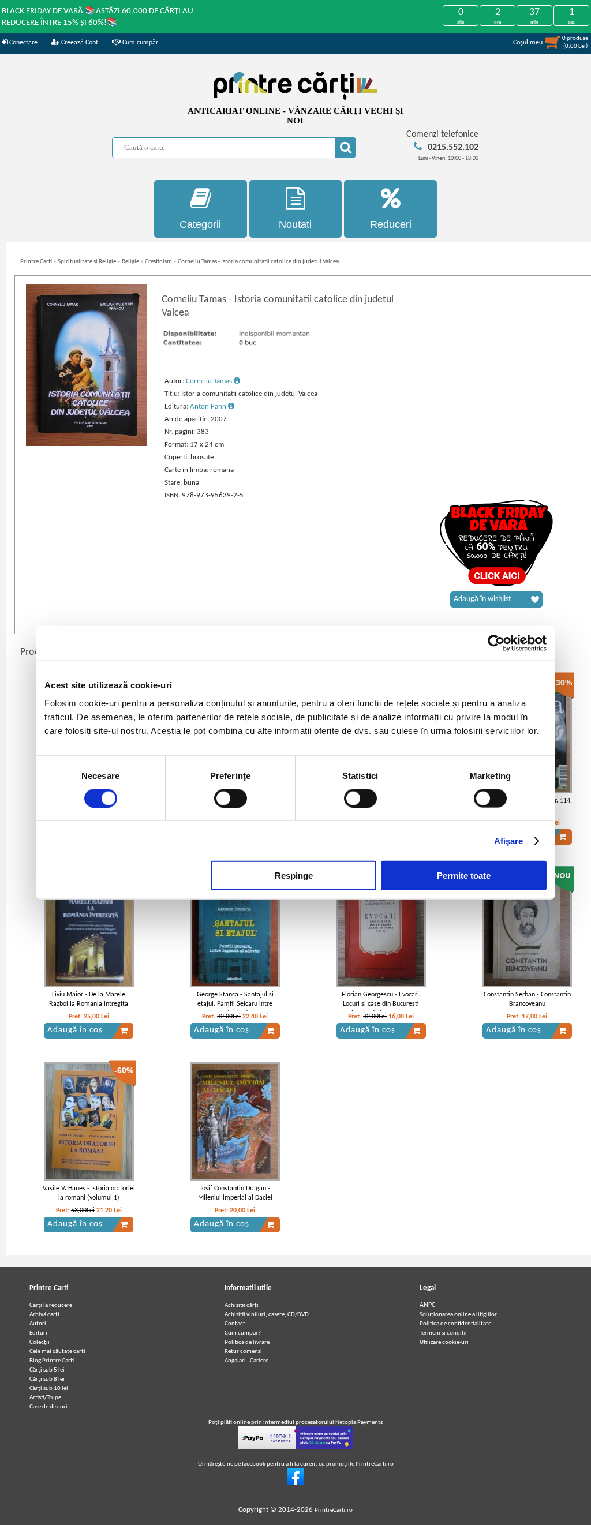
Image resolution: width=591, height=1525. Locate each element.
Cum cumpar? (243, 1333)
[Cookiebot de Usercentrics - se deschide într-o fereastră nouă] (496, 642)
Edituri (38, 1333)
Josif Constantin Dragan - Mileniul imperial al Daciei (235, 1193)
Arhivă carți (44, 1315)
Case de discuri (48, 1407)
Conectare (23, 42)
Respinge (294, 875)
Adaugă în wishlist (482, 599)
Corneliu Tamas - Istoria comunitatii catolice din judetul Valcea (258, 261)
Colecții (39, 1342)
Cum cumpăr (139, 42)
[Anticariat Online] (295, 1484)
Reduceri (391, 224)
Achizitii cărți (242, 1305)
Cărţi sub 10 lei (48, 1388)
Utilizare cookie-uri (444, 1342)
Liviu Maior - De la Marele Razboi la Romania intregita (88, 999)
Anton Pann (209, 406)
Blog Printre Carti (51, 1361)
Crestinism (158, 261)
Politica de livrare (247, 1342)
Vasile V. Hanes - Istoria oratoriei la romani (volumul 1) (89, 1193)
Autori (37, 1324)
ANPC (427, 1305)
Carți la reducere (50, 1305)
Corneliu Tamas (210, 381)
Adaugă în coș (75, 1030)
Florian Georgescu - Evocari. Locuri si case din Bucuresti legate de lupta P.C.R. (381, 1004)
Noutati (295, 224)
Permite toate (464, 875)
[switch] (230, 798)
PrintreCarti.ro (334, 1510)
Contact (235, 1324)
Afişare (508, 840)
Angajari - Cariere (246, 1361)
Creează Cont (78, 42)
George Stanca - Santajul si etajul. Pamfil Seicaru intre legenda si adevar (235, 1004)
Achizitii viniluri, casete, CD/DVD (267, 1315)
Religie (130, 261)
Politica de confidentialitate (455, 1324)
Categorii (200, 224)
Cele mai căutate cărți (57, 1351)
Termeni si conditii (443, 1333)
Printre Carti (36, 261)
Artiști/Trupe (45, 1398)
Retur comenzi (243, 1351)
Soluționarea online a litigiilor (458, 1315)
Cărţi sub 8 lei (47, 1379)
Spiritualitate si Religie (87, 261)
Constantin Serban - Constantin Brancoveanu (527, 999)
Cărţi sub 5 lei (47, 1370)
